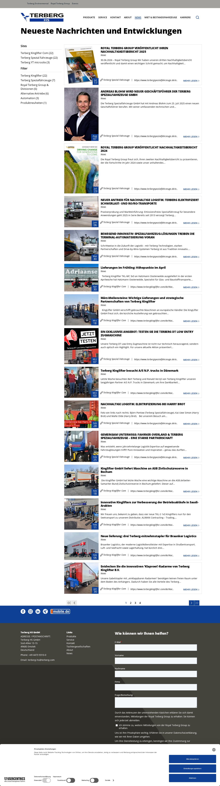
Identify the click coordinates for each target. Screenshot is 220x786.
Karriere (185, 17)
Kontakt (115, 17)
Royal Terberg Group (60, 3)
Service (102, 17)
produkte (89, 17)
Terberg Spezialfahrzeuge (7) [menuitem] (38, 80)
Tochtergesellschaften (78, 646)
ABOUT (128, 17)
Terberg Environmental (37, 3)
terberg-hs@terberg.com (41, 659)
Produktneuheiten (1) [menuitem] (34, 103)
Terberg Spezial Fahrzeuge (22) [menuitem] (39, 57)
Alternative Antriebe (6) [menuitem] (35, 93)
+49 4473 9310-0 (37, 654)
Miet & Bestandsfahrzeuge (160, 17)
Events (75, 3)
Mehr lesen (190, 80)
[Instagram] (30, 611)
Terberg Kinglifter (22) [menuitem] (34, 75)
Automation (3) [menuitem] (30, 98)
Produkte (71, 636)
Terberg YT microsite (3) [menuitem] (35, 62)
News (138, 17)
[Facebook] (23, 611)
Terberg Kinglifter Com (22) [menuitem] (37, 53)
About (70, 649)
